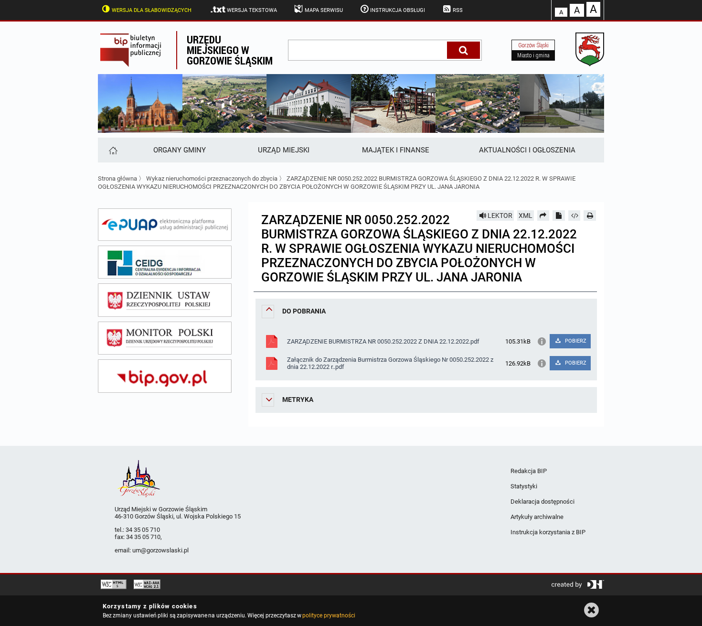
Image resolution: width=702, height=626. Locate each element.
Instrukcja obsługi (397, 10)
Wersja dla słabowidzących (151, 10)
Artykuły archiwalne (537, 516)
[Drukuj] (590, 215)
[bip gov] (165, 376)
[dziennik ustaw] (165, 300)
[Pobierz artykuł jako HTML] (574, 215)
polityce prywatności (328, 615)
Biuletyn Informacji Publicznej (137, 50)
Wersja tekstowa (252, 10)
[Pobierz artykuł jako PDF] (559, 215)
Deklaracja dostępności (542, 501)
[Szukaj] (463, 50)
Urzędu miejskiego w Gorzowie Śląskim (230, 49)
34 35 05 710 (143, 529)
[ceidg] (165, 262)
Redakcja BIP (529, 471)
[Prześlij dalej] (543, 215)
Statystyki (524, 486)
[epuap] (165, 224)
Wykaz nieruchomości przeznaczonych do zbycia (211, 178)
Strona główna (117, 178)
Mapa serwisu (324, 10)
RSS (458, 10)
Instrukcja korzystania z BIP (548, 532)
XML (525, 215)
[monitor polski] (165, 338)
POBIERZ (575, 341)
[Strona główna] (112, 150)
